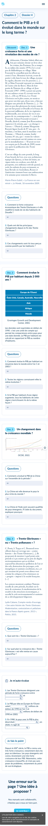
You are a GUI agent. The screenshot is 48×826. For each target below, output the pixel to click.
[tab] (33, 197)
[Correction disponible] (21, 695)
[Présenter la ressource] (40, 47)
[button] (24, 115)
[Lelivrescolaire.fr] (24, 445)
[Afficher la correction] (33, 197)
